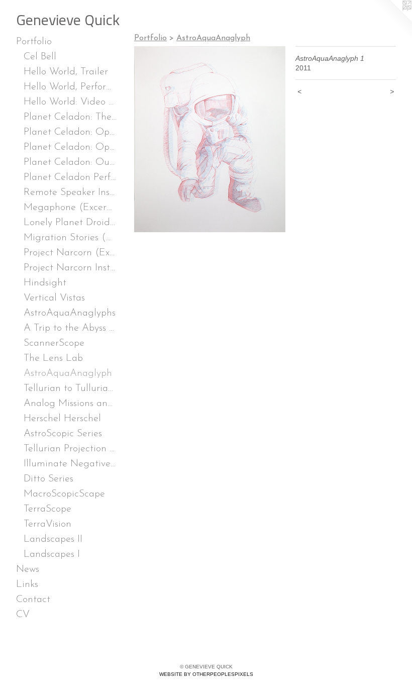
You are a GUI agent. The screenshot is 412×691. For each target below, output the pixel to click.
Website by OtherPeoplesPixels (206, 674)
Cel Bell (40, 57)
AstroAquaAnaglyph (68, 373)
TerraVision (47, 524)
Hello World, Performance (70, 87)
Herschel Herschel (62, 419)
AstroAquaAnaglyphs (70, 313)
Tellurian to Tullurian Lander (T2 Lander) (70, 388)
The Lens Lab (53, 358)
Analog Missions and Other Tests (70, 404)
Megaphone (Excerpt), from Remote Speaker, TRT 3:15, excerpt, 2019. (70, 208)
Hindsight (45, 283)
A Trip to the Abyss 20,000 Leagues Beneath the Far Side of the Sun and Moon (70, 328)
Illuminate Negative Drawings (70, 464)
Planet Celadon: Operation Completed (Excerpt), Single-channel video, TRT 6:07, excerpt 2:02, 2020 (70, 132)
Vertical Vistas (54, 298)
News (27, 569)
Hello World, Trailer (66, 72)
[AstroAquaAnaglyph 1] (209, 139)
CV (23, 615)
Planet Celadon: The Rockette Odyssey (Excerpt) (70, 117)
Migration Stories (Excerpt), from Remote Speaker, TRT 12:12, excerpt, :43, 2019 (70, 238)
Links (27, 584)
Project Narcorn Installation (70, 268)
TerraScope (47, 509)
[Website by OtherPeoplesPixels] (392, 20)
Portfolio (34, 42)
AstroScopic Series (63, 434)
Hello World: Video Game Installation (70, 102)
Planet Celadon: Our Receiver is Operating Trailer (70, 162)
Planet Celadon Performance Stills (70, 177)
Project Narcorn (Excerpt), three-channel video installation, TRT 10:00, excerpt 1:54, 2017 (70, 253)
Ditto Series (48, 479)
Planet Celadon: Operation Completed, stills (70, 147)
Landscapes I (52, 554)
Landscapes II (53, 539)
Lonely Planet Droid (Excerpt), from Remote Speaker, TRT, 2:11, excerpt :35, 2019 (70, 223)
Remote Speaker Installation (70, 192)
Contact (33, 600)
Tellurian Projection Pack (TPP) (70, 449)
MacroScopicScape (64, 494)
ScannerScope (54, 343)
